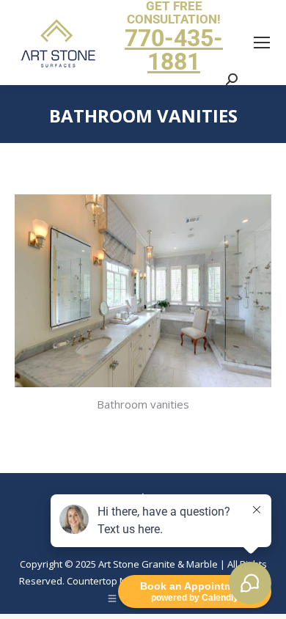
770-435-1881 (174, 50)
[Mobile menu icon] (261, 42)
